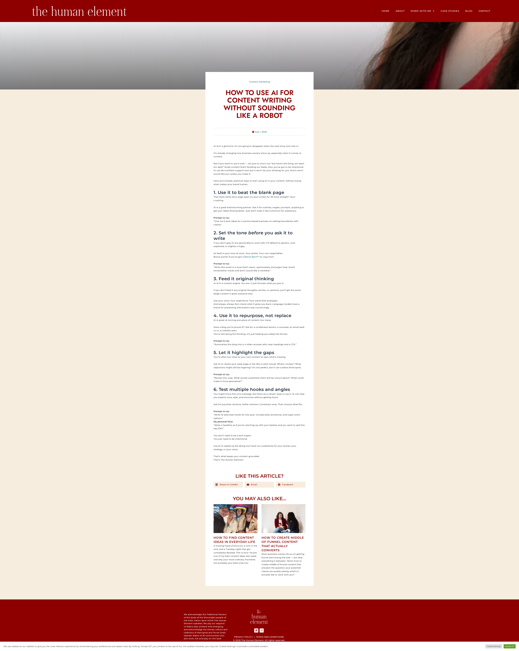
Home (386, 11)
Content (253, 81)
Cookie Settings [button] (494, 646)
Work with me (421, 11)
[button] (228, 485)
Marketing (264, 81)
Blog (469, 11)
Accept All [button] (509, 646)
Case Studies (450, 11)
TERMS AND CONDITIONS (270, 637)
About (400, 11)
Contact (484, 11)
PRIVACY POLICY (243, 637)
